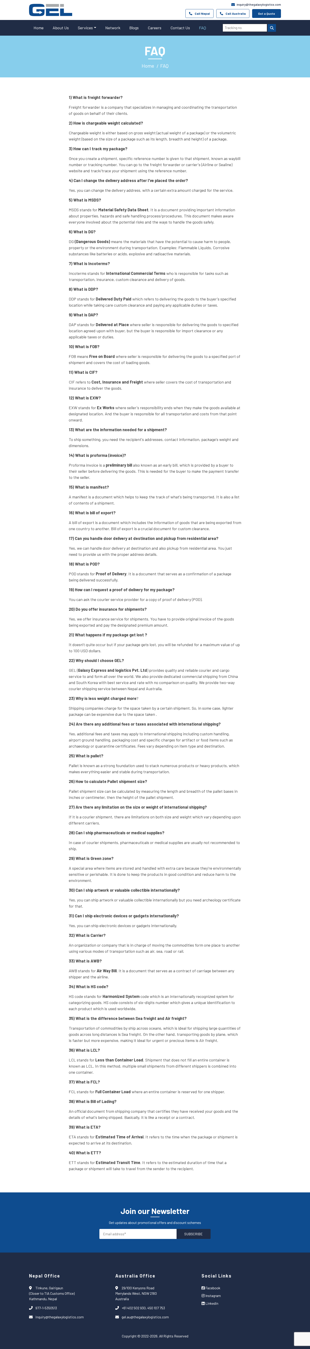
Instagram (213, 1295)
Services (85, 27)
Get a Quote (266, 13)
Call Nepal (202, 13)
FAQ (202, 27)
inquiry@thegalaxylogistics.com (259, 4)
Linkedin (211, 1303)
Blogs (134, 27)
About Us (61, 27)
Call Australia (236, 13)
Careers (154, 27)
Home (39, 27)
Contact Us (180, 27)
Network (112, 27)
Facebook (212, 1288)
